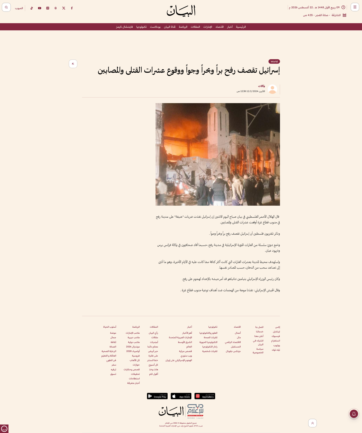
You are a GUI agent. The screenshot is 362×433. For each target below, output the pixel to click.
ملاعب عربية (134, 337)
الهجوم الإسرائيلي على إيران (179, 360)
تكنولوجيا (141, 26)
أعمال (238, 332)
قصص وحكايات (132, 369)
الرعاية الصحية (109, 351)
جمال (113, 337)
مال (239, 337)
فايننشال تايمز (124, 26)
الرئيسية (241, 26)
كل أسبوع (153, 364)
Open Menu (355, 7)
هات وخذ (153, 369)
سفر (114, 364)
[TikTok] (31, 8)
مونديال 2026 (133, 346)
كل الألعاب (135, 360)
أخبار (230, 26)
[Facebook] (72, 8)
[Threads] (56, 8)
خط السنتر (152, 360)
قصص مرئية (185, 351)
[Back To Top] (312, 423)
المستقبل (236, 346)
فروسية (136, 355)
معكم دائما (152, 346)
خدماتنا (259, 331)
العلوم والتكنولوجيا (208, 332)
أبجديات (154, 342)
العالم (189, 346)
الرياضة (183, 26)
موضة (113, 332)
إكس (277, 327)
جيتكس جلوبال (233, 351)
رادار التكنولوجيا (209, 346)
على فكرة (153, 355)
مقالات (154, 337)
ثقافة (113, 342)
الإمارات (207, 26)
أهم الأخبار (187, 332)
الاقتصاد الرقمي (233, 342)
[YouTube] (40, 8)
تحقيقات (135, 373)
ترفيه (113, 369)
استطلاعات (134, 378)
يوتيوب (276, 345)
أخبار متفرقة (133, 383)
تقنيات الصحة (210, 337)
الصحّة (113, 346)
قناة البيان (170, 26)
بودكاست (155, 26)
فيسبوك (276, 336)
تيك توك (276, 349)
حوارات (136, 364)
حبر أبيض (153, 351)
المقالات (195, 26)
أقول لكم (153, 373)
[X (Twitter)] (64, 8)
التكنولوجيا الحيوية (208, 342)
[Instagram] (48, 8)
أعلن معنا (258, 336)
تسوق (113, 373)
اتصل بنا (259, 327)
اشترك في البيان (258, 342)
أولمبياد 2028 (133, 351)
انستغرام (275, 340)
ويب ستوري (186, 355)
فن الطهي (111, 360)
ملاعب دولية (134, 342)
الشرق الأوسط (185, 342)
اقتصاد (220, 26)
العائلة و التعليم (108, 355)
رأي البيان (153, 332)
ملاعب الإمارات (133, 332)
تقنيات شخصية (209, 351)
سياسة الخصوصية (258, 350)
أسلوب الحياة (109, 326)
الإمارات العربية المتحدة (180, 337)
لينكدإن (276, 331)
